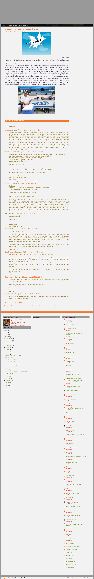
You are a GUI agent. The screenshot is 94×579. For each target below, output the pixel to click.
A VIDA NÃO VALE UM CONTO (75, 408)
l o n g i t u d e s (70, 543)
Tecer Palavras (70, 403)
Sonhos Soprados (71, 511)
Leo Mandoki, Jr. (11, 252)
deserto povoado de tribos (74, 506)
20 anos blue (69, 555)
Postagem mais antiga (61, 305)
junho (7, 352)
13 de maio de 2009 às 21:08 (32, 277)
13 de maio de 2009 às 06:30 (32, 152)
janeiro (8, 382)
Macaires (68, 530)
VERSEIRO (69, 370)
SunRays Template (87, 578)
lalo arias (68, 412)
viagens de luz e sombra (73, 493)
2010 (6, 334)
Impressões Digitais (72, 480)
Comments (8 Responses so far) (14, 120)
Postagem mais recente (10, 305)
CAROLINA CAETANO (72, 417)
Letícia (7, 228)
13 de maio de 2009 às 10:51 (28, 228)
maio (7, 354)
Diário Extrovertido (71, 399)
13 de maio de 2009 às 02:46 (30, 130)
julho (7, 349)
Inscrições (69, 452)
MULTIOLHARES (70, 567)
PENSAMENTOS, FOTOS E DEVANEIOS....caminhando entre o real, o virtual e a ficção (76, 380)
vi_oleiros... (8, 368)
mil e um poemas (71, 357)
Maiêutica (69, 489)
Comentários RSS (24, 25)
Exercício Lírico (70, 538)
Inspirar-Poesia (7, 578)
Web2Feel (68, 578)
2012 (6, 330)
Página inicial (36, 305)
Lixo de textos (70, 497)
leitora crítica (70, 343)
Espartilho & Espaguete (73, 546)
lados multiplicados (71, 462)
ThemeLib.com (76, 578)
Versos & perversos (72, 448)
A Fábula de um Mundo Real (74, 390)
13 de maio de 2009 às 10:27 (29, 213)
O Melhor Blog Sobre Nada (74, 515)
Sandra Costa (10, 152)
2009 (6, 337)
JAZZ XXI (68, 534)
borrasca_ (69, 365)
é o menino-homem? (72, 439)
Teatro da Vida (70, 430)
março (8, 378)
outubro (8, 343)
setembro (9, 345)
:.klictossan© (70, 324)
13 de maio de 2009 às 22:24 (30, 294)
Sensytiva (69, 558)
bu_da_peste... (9, 357)
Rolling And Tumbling (72, 502)
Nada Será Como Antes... (73, 386)
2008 (6, 385)
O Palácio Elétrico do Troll (73, 484)
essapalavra (69, 443)
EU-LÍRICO (69, 339)
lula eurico (9, 183)
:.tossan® (8, 130)
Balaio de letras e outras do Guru (76, 434)
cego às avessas (71, 564)
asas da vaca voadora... (22, 29)
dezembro (9, 338)
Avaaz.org (69, 552)
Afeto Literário (70, 361)
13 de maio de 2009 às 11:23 (34, 252)
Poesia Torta (69, 425)
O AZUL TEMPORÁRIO (72, 395)
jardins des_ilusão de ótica (13, 355)
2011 (6, 332)
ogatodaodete (70, 348)
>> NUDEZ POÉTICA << (72, 374)
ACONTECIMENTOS (71, 329)
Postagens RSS (12, 25)
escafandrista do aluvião (12, 361)
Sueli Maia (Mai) (17, 319)
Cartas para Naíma (71, 549)
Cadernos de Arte (71, 519)
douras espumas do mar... (13, 364)
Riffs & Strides (70, 421)
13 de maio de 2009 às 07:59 (30, 183)
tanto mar (69, 320)
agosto (8, 347)
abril (7, 376)
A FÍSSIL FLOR (70, 471)
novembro (9, 340)
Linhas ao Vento (70, 352)
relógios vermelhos (11, 359)
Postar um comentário (14, 302)
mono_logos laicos (11, 370)
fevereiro (9, 380)
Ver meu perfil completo (18, 325)
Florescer (69, 467)
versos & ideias (70, 475)
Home (4, 25)
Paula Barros (9, 277)
